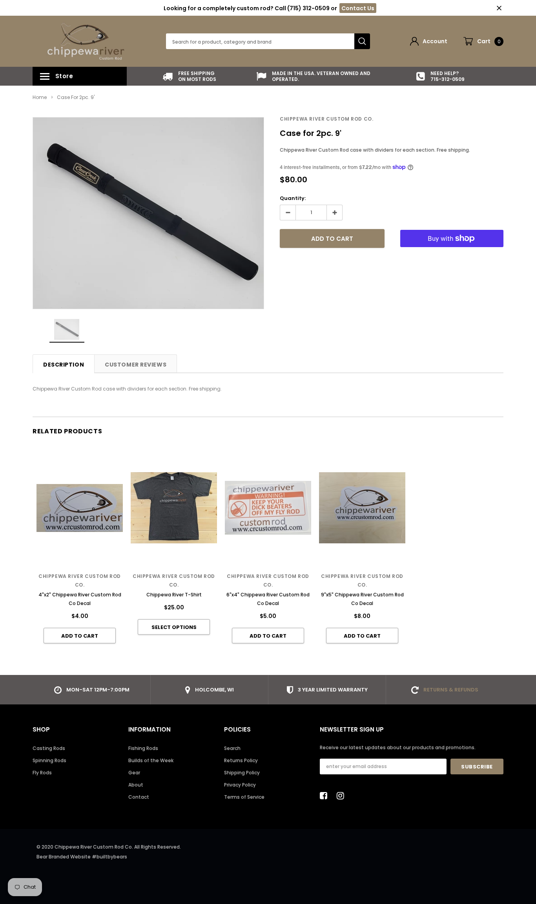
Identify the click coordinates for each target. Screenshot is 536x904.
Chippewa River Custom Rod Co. (326, 119)
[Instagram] (342, 795)
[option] (189, 76)
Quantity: (293, 198)
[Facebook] (326, 795)
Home (40, 97)
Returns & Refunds (450, 689)
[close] (498, 8)
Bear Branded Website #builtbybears (81, 856)
